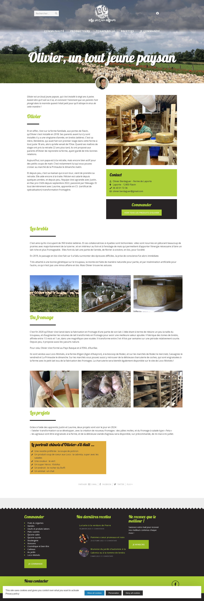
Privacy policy (12, 594)
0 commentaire (98, 529)
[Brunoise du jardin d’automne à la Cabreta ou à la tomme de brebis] (84, 552)
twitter (120, 484)
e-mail (94, 484)
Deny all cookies (133, 593)
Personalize (114, 593)
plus (129, 484)
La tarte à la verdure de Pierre (95, 525)
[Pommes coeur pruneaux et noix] (84, 538)
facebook (106, 484)
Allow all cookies (94, 593)
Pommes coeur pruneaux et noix (108, 537)
